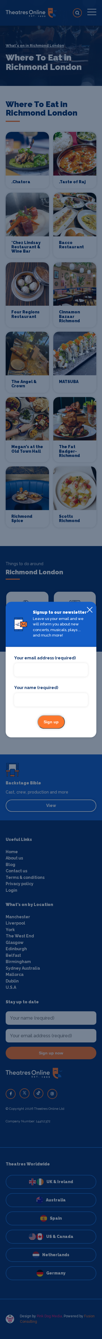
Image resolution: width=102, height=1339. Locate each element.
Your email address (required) (45, 658)
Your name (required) (36, 688)
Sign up (51, 722)
